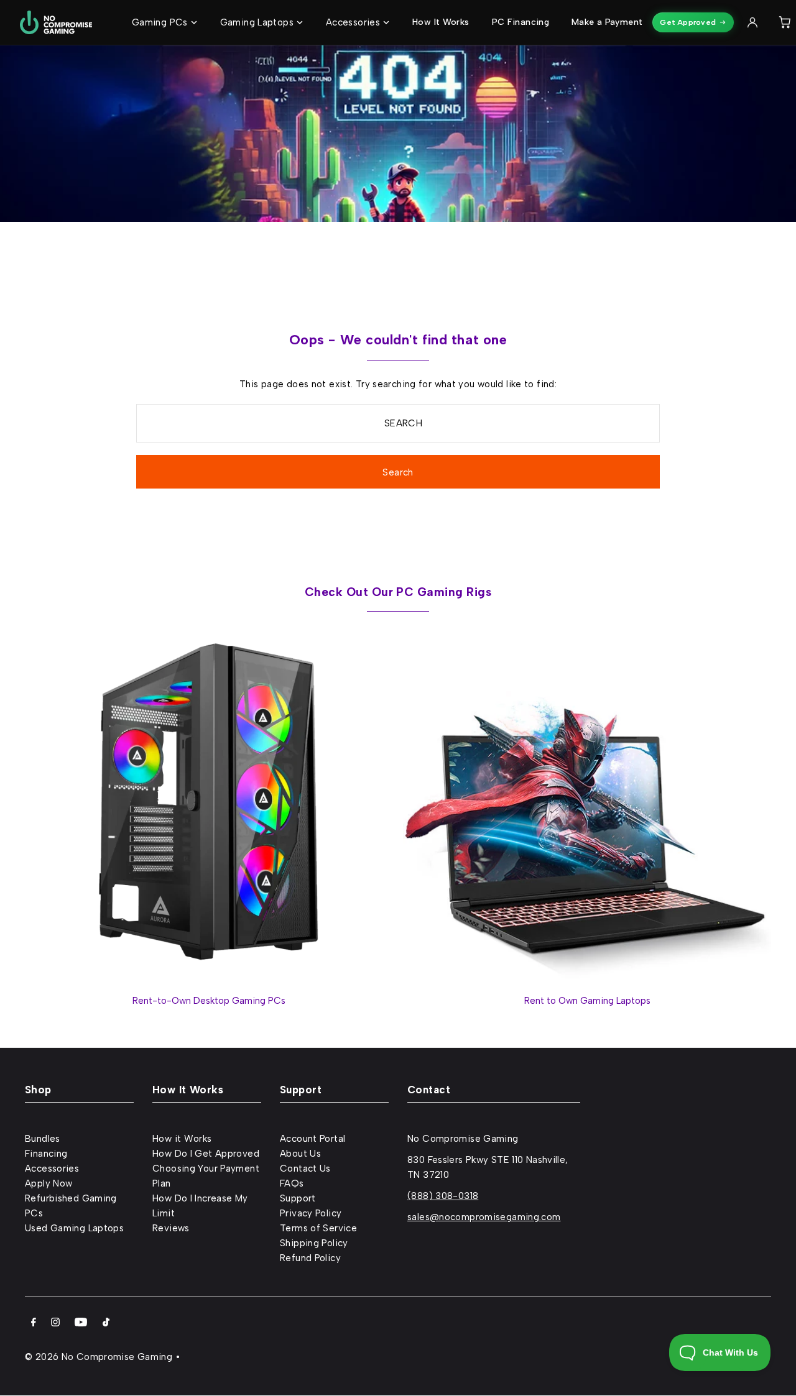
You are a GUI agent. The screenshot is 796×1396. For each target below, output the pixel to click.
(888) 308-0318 (442, 1195)
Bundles (42, 1138)
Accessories (52, 1168)
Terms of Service (318, 1228)
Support (298, 1198)
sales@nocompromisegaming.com (484, 1217)
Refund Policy (310, 1258)
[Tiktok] (106, 1323)
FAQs (292, 1183)
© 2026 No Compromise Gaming (98, 1356)
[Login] (752, 22)
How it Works (182, 1138)
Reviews (171, 1228)
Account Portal (312, 1138)
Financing (46, 1153)
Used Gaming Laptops (74, 1228)
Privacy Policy (310, 1213)
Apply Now (48, 1183)
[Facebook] (33, 1323)
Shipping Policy (314, 1243)
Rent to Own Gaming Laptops (587, 1000)
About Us (300, 1153)
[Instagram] (55, 1323)
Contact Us (305, 1168)
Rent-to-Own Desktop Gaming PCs (208, 1000)
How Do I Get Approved (205, 1153)
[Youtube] (81, 1323)
